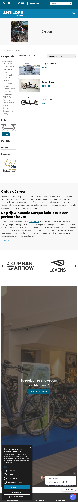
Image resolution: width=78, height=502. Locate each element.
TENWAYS (7, 97)
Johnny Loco (8, 83)
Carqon (6, 77)
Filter (6, 134)
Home (3, 50)
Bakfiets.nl (7, 75)
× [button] (30, 447)
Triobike (6, 100)
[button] (64, 13)
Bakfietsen (10, 50)
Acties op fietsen (9, 69)
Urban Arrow (8, 102)
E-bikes (5, 105)
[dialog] (17, 472)
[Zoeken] (70, 3)
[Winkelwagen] (73, 12)
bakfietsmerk (34, 221)
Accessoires (7, 61)
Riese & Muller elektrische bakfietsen (9, 91)
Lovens (6, 86)
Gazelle (6, 80)
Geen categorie (8, 111)
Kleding (5, 113)
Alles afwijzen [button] (17, 492)
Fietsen (5, 108)
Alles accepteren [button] (17, 487)
